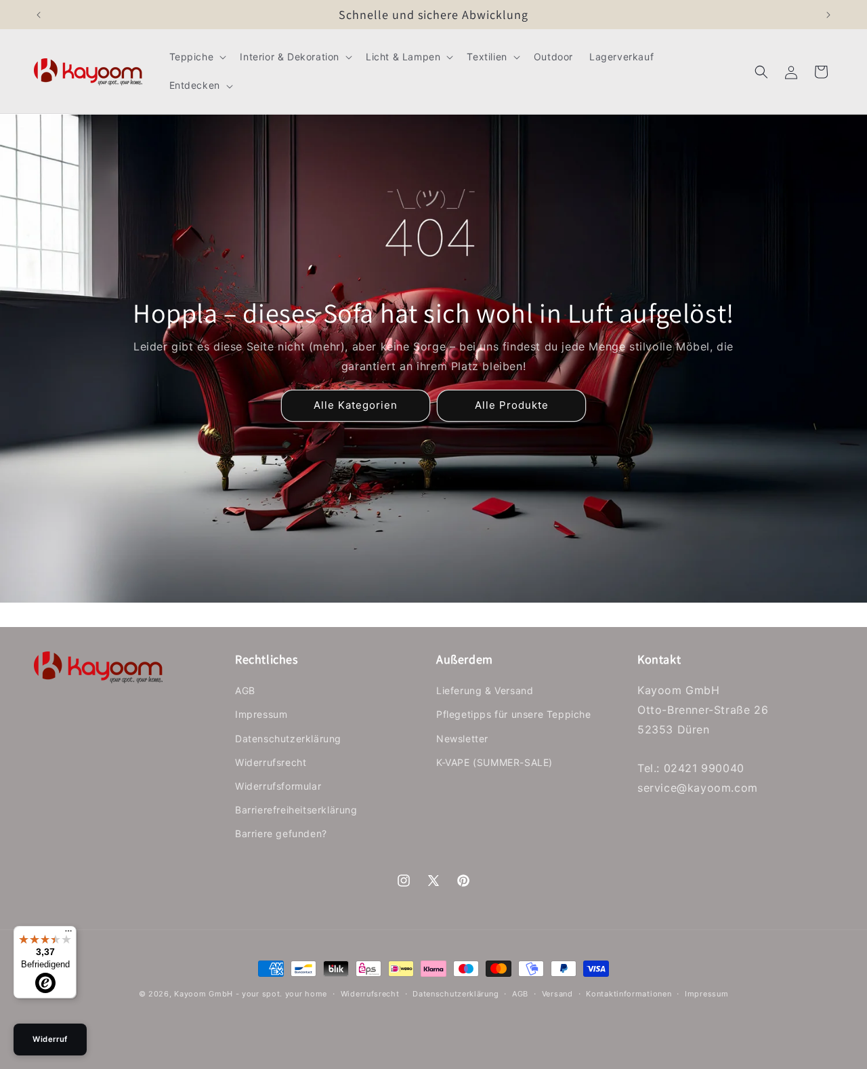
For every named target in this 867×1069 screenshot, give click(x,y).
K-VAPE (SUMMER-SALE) (494, 762)
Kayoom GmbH (203, 994)
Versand (557, 994)
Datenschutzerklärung (288, 738)
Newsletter (462, 738)
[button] (196, 57)
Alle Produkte (512, 405)
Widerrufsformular (278, 786)
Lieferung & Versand (484, 690)
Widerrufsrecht (270, 762)
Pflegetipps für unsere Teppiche (513, 714)
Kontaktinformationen (628, 994)
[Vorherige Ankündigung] (39, 15)
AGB (245, 690)
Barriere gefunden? (281, 833)
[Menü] (68, 934)
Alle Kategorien (356, 405)
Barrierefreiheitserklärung (296, 809)
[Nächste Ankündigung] (828, 15)
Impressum (261, 714)
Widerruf (50, 1039)
